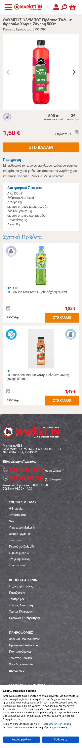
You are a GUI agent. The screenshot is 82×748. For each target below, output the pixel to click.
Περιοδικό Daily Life (22, 546)
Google (20, 699)
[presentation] (8, 72)
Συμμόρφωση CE (19, 553)
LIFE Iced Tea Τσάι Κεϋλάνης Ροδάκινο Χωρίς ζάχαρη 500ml (37, 377)
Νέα (11, 521)
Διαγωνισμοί (17, 670)
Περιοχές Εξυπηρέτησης (24, 618)
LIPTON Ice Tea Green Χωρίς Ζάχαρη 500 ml (36, 292)
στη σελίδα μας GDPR (56, 724)
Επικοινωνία (17, 565)
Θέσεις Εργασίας (19, 534)
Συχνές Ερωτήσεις (21, 586)
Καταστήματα (17, 515)
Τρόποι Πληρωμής (20, 611)
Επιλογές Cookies (20, 658)
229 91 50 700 (24, 478)
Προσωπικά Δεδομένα (23, 645)
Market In (28, 7)
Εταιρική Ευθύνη (19, 559)
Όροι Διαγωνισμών (21, 664)
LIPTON (12, 288)
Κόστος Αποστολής (21, 605)
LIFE (9, 371)
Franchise (15, 540)
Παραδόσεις (17, 592)
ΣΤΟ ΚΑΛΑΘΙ (41, 147)
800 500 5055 (23, 469)
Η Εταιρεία (15, 508)
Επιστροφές (17, 599)
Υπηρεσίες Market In (22, 527)
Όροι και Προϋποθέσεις (24, 639)
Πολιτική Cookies (20, 651)
